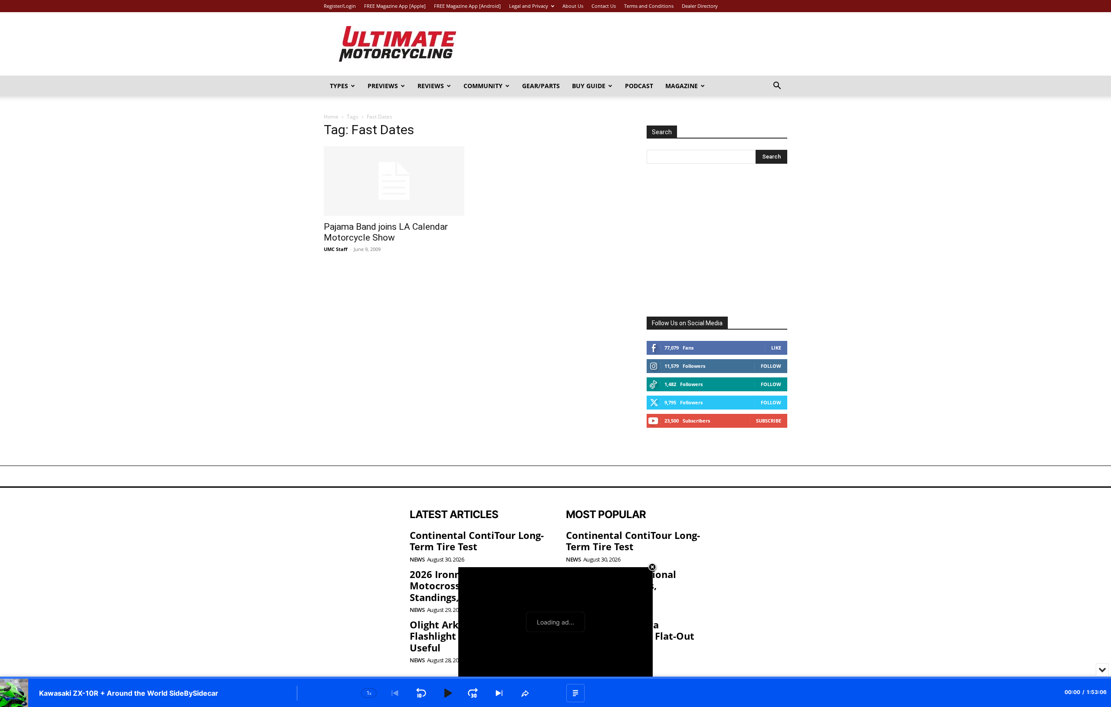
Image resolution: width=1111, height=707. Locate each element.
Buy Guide (588, 86)
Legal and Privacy (528, 6)
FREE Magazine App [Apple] (395, 6)
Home (331, 116)
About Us (572, 6)
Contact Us (604, 6)
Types (339, 86)
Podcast (639, 86)
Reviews (430, 86)
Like (776, 347)
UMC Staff (336, 249)
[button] (776, 87)
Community (483, 86)
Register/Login (340, 6)
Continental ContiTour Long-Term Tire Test (477, 541)
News (417, 559)
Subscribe (768, 420)
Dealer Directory (700, 6)
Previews (383, 86)
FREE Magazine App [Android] (467, 6)
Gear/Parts (541, 86)
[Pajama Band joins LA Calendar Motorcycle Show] (394, 181)
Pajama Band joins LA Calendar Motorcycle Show (386, 232)
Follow (771, 366)
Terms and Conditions (649, 6)
